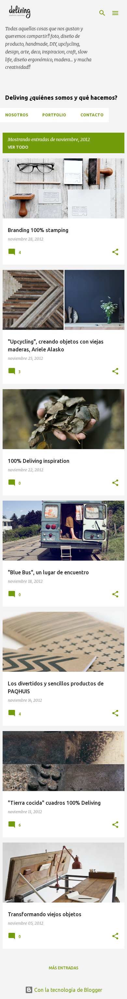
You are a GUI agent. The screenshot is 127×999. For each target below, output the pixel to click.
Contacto (92, 115)
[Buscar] (102, 13)
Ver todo (18, 147)
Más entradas (63, 968)
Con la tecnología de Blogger (67, 990)
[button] (115, 252)
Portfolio (54, 115)
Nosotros (16, 115)
